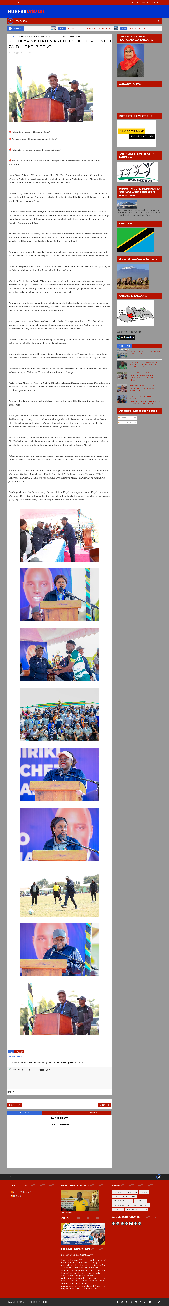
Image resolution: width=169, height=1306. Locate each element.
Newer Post (14, 1105)
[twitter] (18, 3)
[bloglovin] (136, 1302)
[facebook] (117, 1302)
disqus (59, 1113)
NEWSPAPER (132, 1210)
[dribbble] (141, 1302)
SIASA (144, 1210)
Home (135, 2)
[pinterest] (131, 1302)
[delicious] (159, 1302)
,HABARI (29, 53)
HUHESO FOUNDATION (124, 1196)
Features (21, 21)
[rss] (145, 1302)
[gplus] (127, 1302)
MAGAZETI (27, 28)
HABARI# (19, 1052)
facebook (94, 1113)
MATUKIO (144, 1205)
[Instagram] (9, 3)
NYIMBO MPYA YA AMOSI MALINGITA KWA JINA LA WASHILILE (142, 388)
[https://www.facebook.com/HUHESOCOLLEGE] (14, 3)
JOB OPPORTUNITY (122, 1201)
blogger (24, 1113)
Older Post (104, 1105)
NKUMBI (17, 1196)
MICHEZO (118, 1210)
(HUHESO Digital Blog (23, 1192)
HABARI (88, 28)
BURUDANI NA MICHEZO (125, 1192)
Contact (156, 2)
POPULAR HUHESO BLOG (124, 346)
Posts (123, 418)
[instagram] (154, 1302)
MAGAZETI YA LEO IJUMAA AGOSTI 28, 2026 (54, 28)
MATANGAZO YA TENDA (124, 1205)
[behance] (150, 1302)
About (145, 2)
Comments (125, 422)
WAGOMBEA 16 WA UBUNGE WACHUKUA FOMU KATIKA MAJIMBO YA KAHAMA (143, 364)
